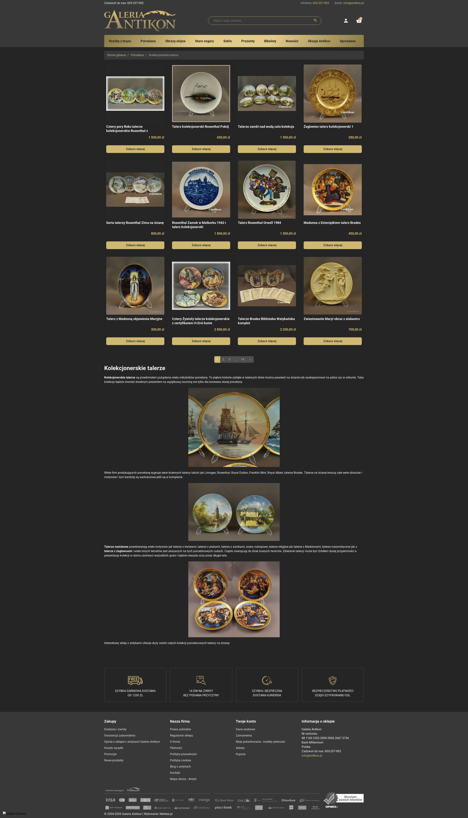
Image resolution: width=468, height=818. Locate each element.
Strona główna (116, 55)
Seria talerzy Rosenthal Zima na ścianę (135, 223)
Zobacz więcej (135, 149)
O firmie (175, 741)
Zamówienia (244, 735)
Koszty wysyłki (113, 748)
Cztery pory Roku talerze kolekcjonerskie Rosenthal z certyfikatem (127, 131)
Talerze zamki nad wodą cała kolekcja (266, 126)
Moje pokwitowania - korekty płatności (260, 741)
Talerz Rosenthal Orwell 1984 (259, 223)
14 (242, 359)
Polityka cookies (180, 760)
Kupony (241, 754)
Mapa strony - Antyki (183, 779)
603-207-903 (321, 3)
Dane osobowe (245, 729)
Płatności (176, 748)
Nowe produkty (114, 760)
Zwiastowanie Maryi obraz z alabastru (332, 319)
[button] (359, 20)
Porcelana (137, 55)
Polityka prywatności (183, 754)
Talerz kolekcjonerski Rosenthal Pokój (200, 126)
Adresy (240, 748)
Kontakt (175, 773)
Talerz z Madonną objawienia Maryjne (134, 319)
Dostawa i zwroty (115, 729)
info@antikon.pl (353, 3)
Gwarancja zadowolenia (119, 735)
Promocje (110, 754)
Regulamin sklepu (181, 735)
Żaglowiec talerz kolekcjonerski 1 (328, 126)
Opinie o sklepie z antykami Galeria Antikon (132, 741)
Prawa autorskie (180, 729)
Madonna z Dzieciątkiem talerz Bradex (332, 223)
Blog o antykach (180, 766)
